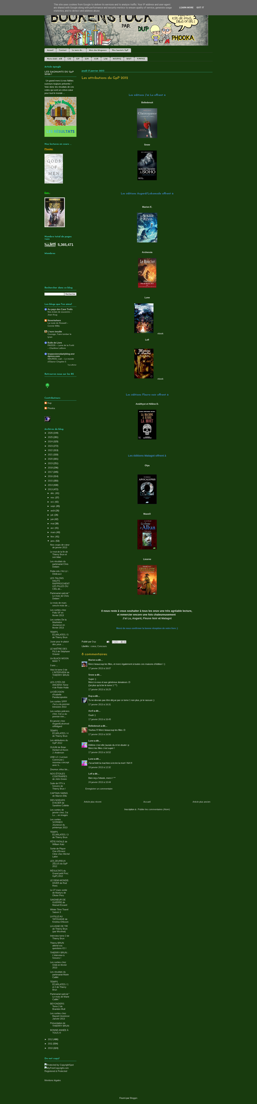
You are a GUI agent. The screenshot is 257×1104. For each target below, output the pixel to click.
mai (53, 523)
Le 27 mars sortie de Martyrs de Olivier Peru (58, 893)
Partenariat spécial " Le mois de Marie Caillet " (59, 997)
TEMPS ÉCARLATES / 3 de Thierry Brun (59, 835)
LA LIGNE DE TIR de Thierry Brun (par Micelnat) (59, 929)
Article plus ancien (201, 801)
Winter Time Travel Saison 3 (59, 910)
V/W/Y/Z (141, 59)
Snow (91, 674)
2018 (50, 467)
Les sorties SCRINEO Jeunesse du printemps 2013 (58, 823)
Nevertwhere (54, 320)
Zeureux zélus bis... (59, 769)
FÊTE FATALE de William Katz (58, 842)
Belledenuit (94, 726)
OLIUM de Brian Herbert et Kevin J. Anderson (59, 750)
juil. (52, 515)
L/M (105, 59)
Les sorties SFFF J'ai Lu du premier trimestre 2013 (60, 704)
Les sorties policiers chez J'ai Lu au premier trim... (59, 714)
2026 (50, 433)
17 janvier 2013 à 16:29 (99, 689)
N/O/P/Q (117, 59)
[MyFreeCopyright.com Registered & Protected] (60, 1071)
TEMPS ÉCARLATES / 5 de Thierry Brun (59, 635)
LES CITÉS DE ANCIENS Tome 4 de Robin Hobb (59, 685)
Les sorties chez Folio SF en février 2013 (58, 613)
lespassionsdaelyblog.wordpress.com (61, 355)
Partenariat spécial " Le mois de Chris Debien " (59, 596)
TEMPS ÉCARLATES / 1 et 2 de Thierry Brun (59, 985)
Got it (200, 7)
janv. (53, 541)
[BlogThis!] (116, 641)
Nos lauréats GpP (120, 50)
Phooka (51, 408)
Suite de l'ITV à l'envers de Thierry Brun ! (58, 786)
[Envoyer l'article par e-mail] (107, 641)
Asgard (136, 618)
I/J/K (96, 59)
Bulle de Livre (55, 342)
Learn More (186, 7)
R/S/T (129, 59)
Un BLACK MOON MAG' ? (59, 659)
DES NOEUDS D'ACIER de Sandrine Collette (59, 803)
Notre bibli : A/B (54, 59)
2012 (50, 1039)
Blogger (133, 1098)
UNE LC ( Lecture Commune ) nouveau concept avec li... (59, 761)
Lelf (90, 773)
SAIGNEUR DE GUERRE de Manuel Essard (58, 902)
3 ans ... (54, 665)
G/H (87, 59)
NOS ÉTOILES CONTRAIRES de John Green (58, 776)
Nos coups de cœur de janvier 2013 (59, 546)
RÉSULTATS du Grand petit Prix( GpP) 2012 (59, 873)
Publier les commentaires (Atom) (154, 809)
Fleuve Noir (150, 618)
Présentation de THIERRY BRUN (59, 1024)
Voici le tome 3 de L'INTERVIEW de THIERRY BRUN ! (59, 673)
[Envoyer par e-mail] (113, 641)
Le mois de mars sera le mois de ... (60, 604)
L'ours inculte (55, 331)
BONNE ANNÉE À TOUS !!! (59, 1031)
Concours (102, 646)
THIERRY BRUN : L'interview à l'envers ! (59, 955)
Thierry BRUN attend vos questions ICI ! (58, 945)
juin (52, 519)
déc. (53, 493)
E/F (77, 59)
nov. (53, 497)
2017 (50, 472)
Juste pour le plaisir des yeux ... (59, 643)
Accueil (50, 50)
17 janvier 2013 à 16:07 (99, 668)
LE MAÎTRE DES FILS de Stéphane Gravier (60, 651)
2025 (50, 437)
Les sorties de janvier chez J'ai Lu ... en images (59, 812)
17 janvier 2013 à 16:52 (99, 752)
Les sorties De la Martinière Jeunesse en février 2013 (58, 623)
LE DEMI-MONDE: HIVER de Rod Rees (59, 883)
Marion (92, 660)
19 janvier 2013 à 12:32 (99, 767)
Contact (62, 50)
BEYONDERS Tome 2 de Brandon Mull (57, 1006)
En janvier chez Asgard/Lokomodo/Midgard (59, 724)
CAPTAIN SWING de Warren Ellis (59, 794)
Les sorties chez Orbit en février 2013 (58, 965)
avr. (53, 528)
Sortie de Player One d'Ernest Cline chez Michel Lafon (60, 852)
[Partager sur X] (119, 641)
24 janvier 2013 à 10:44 (99, 782)
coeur (93, 646)
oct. (53, 502)
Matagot (166, 618)
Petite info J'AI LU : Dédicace (59, 572)
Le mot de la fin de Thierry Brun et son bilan (59, 554)
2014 (50, 485)
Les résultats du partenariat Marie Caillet (59, 974)
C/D (69, 59)
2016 (50, 476)
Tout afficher (72, 365)
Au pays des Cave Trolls (60, 309)
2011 (50, 1043)
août (53, 510)
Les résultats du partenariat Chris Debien (59, 564)
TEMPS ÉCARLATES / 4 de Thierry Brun (59, 733)
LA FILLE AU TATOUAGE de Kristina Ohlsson (59, 919)
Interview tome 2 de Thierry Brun (59, 937)
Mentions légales (52, 1080)
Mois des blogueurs (98, 50)
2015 (50, 480)
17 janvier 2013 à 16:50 (99, 734)
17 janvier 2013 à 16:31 (99, 704)
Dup (90, 696)
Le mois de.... (78, 50)
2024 (50, 441)
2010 (50, 1048)
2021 (50, 454)
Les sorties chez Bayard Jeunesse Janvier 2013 (59, 1016)
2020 (50, 459)
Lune (91, 740)
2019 (50, 463)
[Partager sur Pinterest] (124, 641)
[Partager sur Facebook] (121, 641)
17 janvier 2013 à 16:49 (99, 719)
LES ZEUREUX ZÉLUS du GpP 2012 (59, 863)
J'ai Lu (127, 618)
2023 (50, 446)
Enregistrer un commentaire (98, 788)
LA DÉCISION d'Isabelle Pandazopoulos (58, 694)
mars (53, 532)
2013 (50, 489)
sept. (53, 506)
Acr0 (90, 711)
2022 (50, 450)
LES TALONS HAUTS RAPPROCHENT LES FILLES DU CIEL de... (60, 583)
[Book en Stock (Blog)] (47, 388)
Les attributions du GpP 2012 (59, 741)
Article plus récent (92, 801)
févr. (53, 536)
